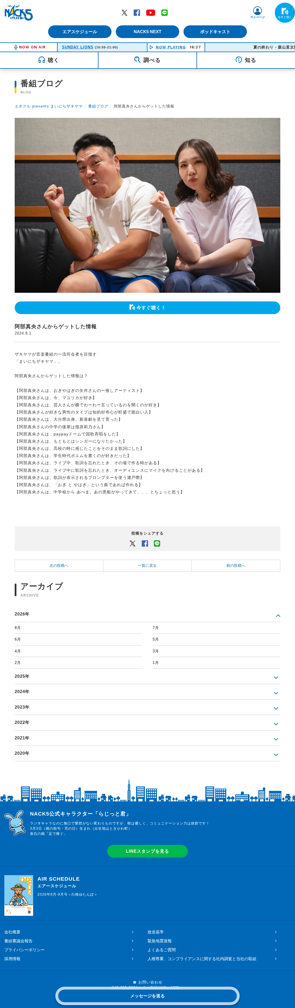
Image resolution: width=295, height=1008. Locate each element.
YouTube (151, 12)
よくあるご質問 (162, 949)
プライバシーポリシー (24, 949)
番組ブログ (98, 106)
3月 (156, 651)
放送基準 (156, 932)
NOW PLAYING (171, 47)
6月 (18, 639)
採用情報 (12, 958)
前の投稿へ (235, 565)
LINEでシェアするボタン (157, 543)
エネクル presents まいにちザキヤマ (49, 106)
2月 (18, 662)
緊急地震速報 (160, 941)
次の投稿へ (59, 565)
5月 (156, 639)
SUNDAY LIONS (77, 47)
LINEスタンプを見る (147, 851)
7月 (156, 628)
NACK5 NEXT (147, 31)
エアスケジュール (80, 31)
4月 (18, 651)
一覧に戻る (147, 565)
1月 (156, 662)
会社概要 (12, 932)
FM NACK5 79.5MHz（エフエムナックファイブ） (18, 12)
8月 (18, 628)
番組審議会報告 (18, 941)
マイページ (257, 17)
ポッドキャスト (215, 31)
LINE (164, 12)
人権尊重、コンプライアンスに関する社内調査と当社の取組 (202, 958)
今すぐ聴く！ (151, 307)
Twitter (124, 12)
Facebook (137, 12)
